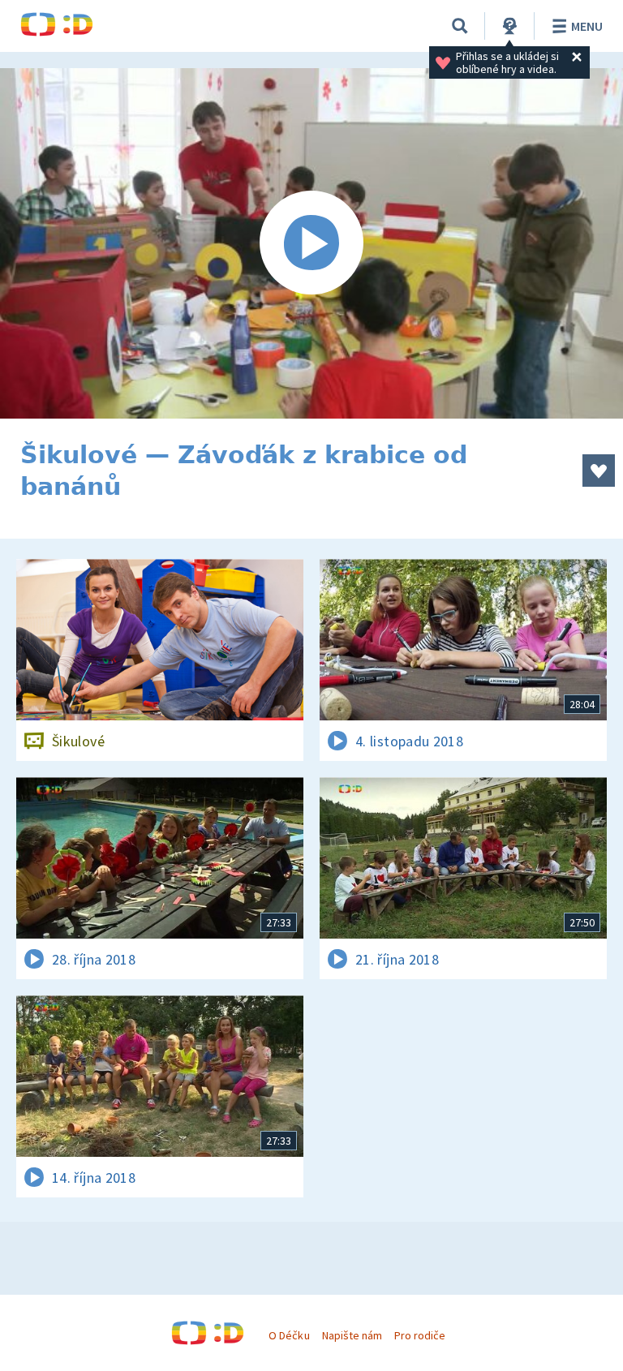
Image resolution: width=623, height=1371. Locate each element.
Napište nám (352, 1335)
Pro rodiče (419, 1335)
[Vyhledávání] (460, 26)
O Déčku (289, 1335)
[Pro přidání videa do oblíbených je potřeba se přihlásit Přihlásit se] (598, 470)
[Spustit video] (311, 243)
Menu (587, 26)
